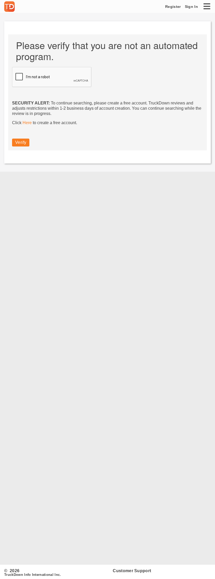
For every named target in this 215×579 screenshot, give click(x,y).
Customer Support (132, 571)
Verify (20, 142)
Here (27, 122)
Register (173, 6)
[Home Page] (10, 6)
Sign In (191, 6)
